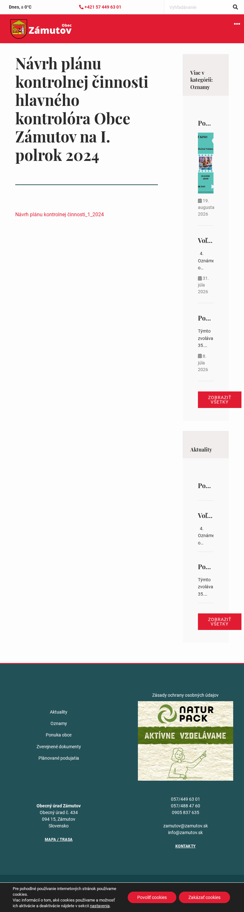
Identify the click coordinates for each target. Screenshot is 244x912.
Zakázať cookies (204, 897)
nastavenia (100, 905)
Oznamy (59, 723)
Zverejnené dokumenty (59, 746)
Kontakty (185, 846)
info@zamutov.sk (185, 832)
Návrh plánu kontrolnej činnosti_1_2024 (59, 214)
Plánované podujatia (58, 758)
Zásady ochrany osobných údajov (185, 695)
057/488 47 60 (185, 805)
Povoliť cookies (152, 897)
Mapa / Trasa (59, 839)
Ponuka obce (58, 734)
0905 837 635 (185, 812)
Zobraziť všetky (219, 399)
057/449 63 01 (185, 799)
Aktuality (58, 712)
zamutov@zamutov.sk (185, 825)
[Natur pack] (185, 740)
